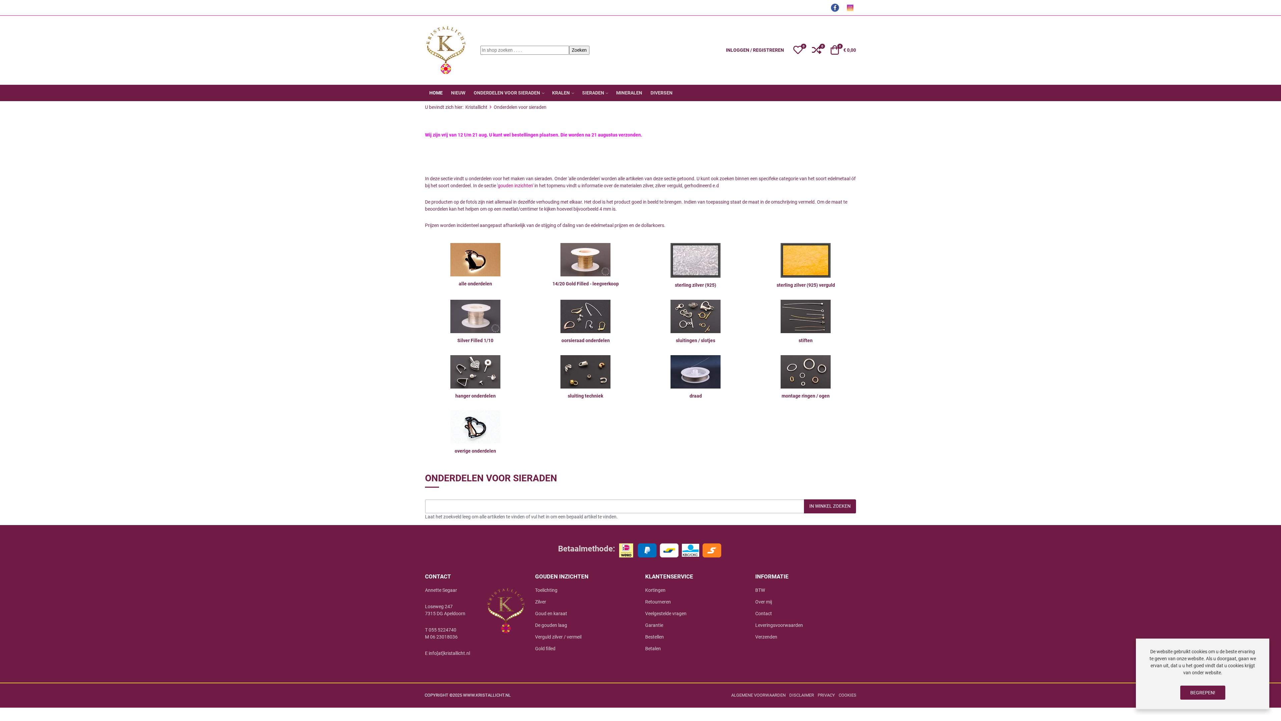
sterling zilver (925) (695, 285)
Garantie (654, 625)
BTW (760, 590)
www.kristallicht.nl (487, 695)
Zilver (540, 602)
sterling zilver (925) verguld (806, 285)
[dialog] (1202, 674)
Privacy (826, 695)
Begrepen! (1202, 692)
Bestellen (654, 637)
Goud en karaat (551, 613)
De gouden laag (551, 625)
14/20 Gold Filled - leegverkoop (585, 283)
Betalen (653, 648)
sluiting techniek (585, 396)
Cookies (847, 695)
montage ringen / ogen (806, 396)
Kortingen (655, 590)
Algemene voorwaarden (758, 695)
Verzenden (766, 637)
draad (696, 396)
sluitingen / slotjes (695, 340)
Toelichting (546, 590)
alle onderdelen (475, 283)
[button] (798, 50)
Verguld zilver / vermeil (558, 637)
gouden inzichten (515, 185)
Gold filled (545, 648)
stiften (806, 340)
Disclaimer (801, 695)
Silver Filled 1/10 (475, 340)
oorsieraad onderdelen (585, 340)
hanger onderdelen (475, 396)
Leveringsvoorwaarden (779, 625)
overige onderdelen (475, 451)
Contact (763, 613)
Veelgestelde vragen (666, 613)
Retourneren (658, 602)
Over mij (763, 602)
